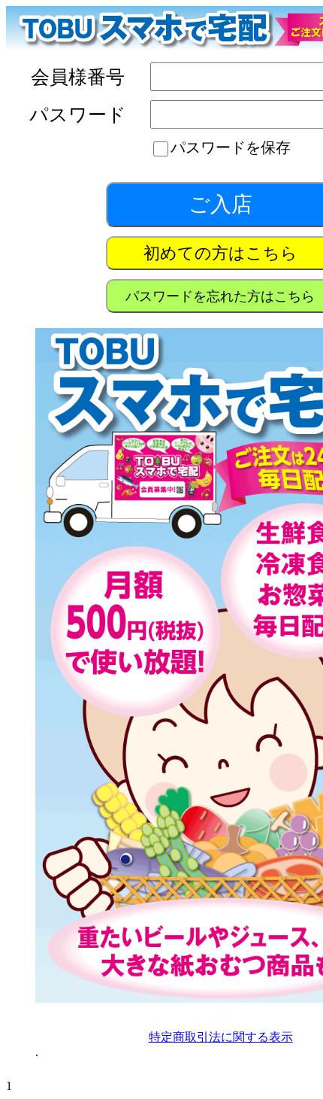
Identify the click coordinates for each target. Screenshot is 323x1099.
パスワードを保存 (231, 147)
